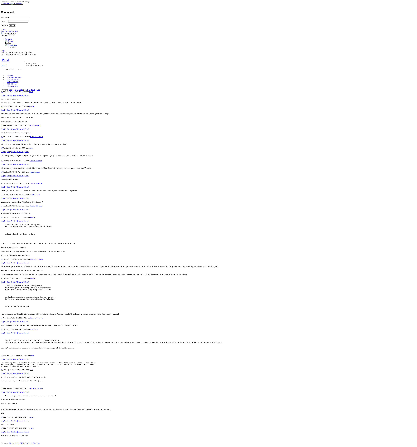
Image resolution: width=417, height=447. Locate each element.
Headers (20, 95)
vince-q (31, 106)
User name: (5, 17)
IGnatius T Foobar (36, 137)
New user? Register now (9, 31)
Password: (4, 21)
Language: (4, 25)
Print (26, 95)
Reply (3, 95)
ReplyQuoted (12, 95)
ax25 (31, 370)
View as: (29, 66)
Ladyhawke (34, 329)
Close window (6, 4)
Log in (3, 29)
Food (5, 60)
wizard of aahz (35, 125)
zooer (31, 92)
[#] (2, 92)
